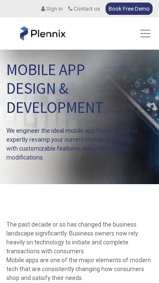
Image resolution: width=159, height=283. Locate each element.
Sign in (54, 9)
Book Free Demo (129, 9)
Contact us (86, 9)
